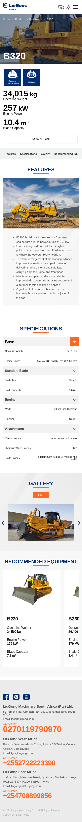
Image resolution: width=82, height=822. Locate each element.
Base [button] (9, 342)
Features (10, 153)
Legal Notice (22, 814)
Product (19, 19)
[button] (2, 522)
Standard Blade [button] (16, 370)
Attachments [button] (14, 428)
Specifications (28, 153)
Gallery (45, 153)
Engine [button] (10, 399)
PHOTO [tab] (41, 495)
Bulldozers (35, 19)
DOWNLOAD (41, 139)
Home (6, 19)
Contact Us (9, 814)
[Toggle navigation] (75, 7)
